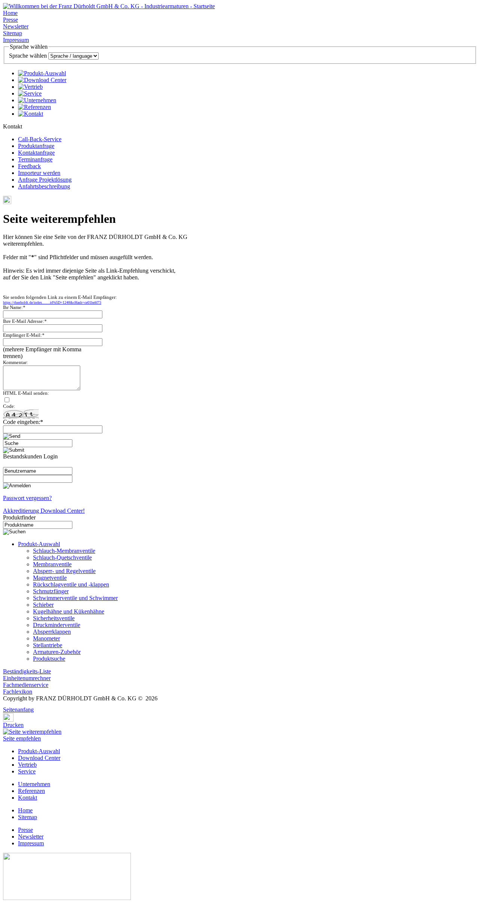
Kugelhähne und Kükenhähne (68, 611)
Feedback (29, 166)
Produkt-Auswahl (39, 544)
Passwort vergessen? (27, 498)
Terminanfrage (35, 159)
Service (27, 771)
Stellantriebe (47, 645)
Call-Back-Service (40, 139)
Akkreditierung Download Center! (44, 510)
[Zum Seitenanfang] (5, 704)
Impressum (16, 40)
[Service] (30, 93)
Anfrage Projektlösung (45, 179)
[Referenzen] (34, 107)
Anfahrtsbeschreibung (44, 186)
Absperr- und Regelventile (64, 571)
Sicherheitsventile (54, 618)
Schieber (43, 605)
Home (10, 13)
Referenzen (31, 791)
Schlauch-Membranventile (64, 551)
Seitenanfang (18, 709)
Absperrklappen (52, 631)
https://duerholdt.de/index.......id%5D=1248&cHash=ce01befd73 (52, 302)
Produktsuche (49, 658)
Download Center (39, 758)
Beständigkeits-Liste (27, 671)
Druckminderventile (56, 625)
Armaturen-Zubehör (57, 652)
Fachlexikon (17, 691)
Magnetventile (50, 578)
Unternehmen (34, 784)
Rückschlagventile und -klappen (71, 584)
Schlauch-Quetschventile (62, 557)
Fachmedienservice (25, 685)
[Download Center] (42, 80)
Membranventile (52, 564)
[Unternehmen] (37, 100)
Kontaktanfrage (36, 152)
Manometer (46, 638)
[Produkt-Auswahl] (42, 73)
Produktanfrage (36, 146)
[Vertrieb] (30, 87)
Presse (10, 19)
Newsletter (15, 26)
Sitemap (12, 33)
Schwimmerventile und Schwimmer (75, 598)
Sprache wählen (28, 55)
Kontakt (27, 797)
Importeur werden (39, 173)
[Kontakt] (30, 113)
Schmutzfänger (51, 591)
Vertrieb (27, 764)
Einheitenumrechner (27, 678)
